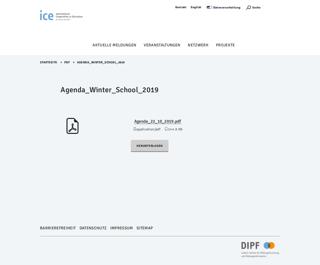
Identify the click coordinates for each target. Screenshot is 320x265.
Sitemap (144, 228)
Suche (256, 7)
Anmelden (273, 7)
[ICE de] (61, 22)
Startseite (48, 62)
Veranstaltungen (162, 45)
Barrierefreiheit (58, 228)
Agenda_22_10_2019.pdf (157, 121)
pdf (67, 62)
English (196, 7)
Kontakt (181, 7)
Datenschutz (93, 228)
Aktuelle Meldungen (114, 45)
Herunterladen (149, 146)
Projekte (225, 45)
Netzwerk (198, 45)
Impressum (121, 228)
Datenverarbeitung (227, 7)
